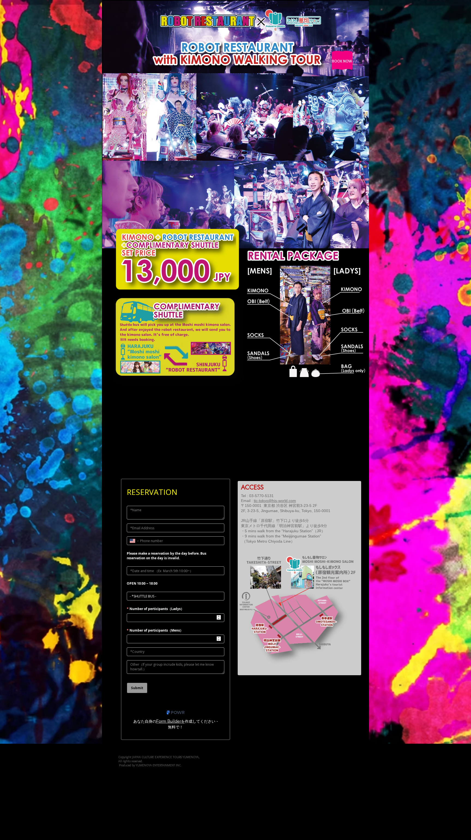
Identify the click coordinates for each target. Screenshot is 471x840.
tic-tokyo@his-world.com (275, 500)
